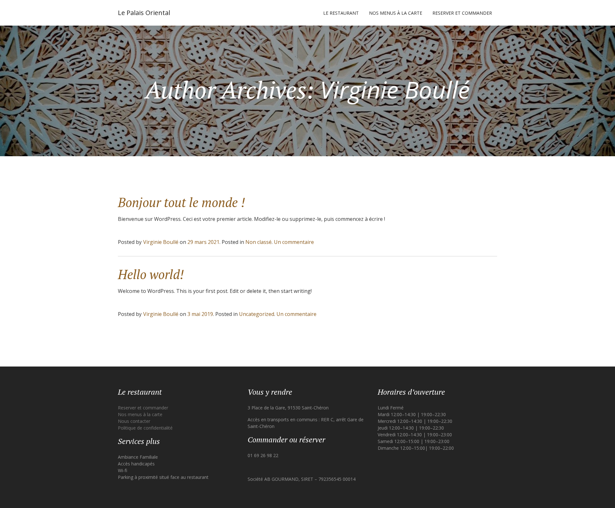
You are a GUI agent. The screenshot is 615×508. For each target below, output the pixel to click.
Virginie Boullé (160, 242)
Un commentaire (294, 242)
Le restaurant (341, 13)
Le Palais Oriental (144, 12)
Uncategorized (256, 314)
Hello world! (151, 274)
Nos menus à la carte (395, 13)
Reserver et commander (462, 13)
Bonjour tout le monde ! (181, 202)
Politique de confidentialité (145, 428)
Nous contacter (134, 421)
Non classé (258, 242)
